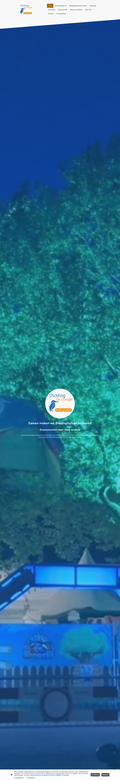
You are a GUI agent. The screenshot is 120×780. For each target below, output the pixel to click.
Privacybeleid (18, 777)
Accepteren (95, 774)
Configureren (30, 777)
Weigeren (105, 774)
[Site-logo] (26, 10)
